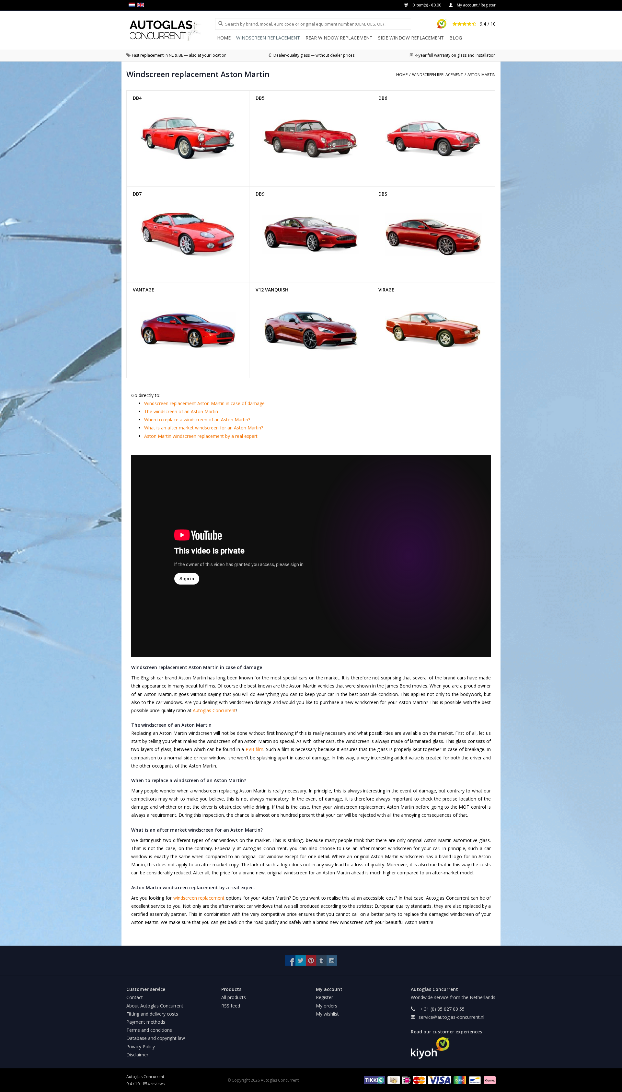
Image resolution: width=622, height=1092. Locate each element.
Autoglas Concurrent (214, 710)
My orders (326, 1006)
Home (224, 38)
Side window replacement (411, 38)
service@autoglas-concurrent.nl (451, 1017)
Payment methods (145, 1022)
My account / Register (476, 5)
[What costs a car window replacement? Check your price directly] (170, 30)
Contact (134, 997)
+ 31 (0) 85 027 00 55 (442, 1009)
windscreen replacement (199, 898)
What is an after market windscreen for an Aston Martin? (203, 428)
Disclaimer (137, 1055)
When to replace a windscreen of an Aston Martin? (197, 419)
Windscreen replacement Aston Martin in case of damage (204, 403)
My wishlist (327, 1014)
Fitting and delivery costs (152, 1014)
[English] (141, 5)
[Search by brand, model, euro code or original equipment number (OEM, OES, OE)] (218, 23)
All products (233, 997)
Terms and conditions (149, 1030)
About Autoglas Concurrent (154, 1006)
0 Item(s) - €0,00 (426, 5)
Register (324, 997)
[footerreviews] (453, 1048)
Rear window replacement (339, 38)
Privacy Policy (140, 1046)
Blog (455, 38)
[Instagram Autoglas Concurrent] (332, 960)
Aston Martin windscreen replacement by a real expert (201, 436)
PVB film (255, 749)
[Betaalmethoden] (374, 1080)
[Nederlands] (133, 5)
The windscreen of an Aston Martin (181, 411)
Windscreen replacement (268, 38)
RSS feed (230, 1006)
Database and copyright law (155, 1038)
